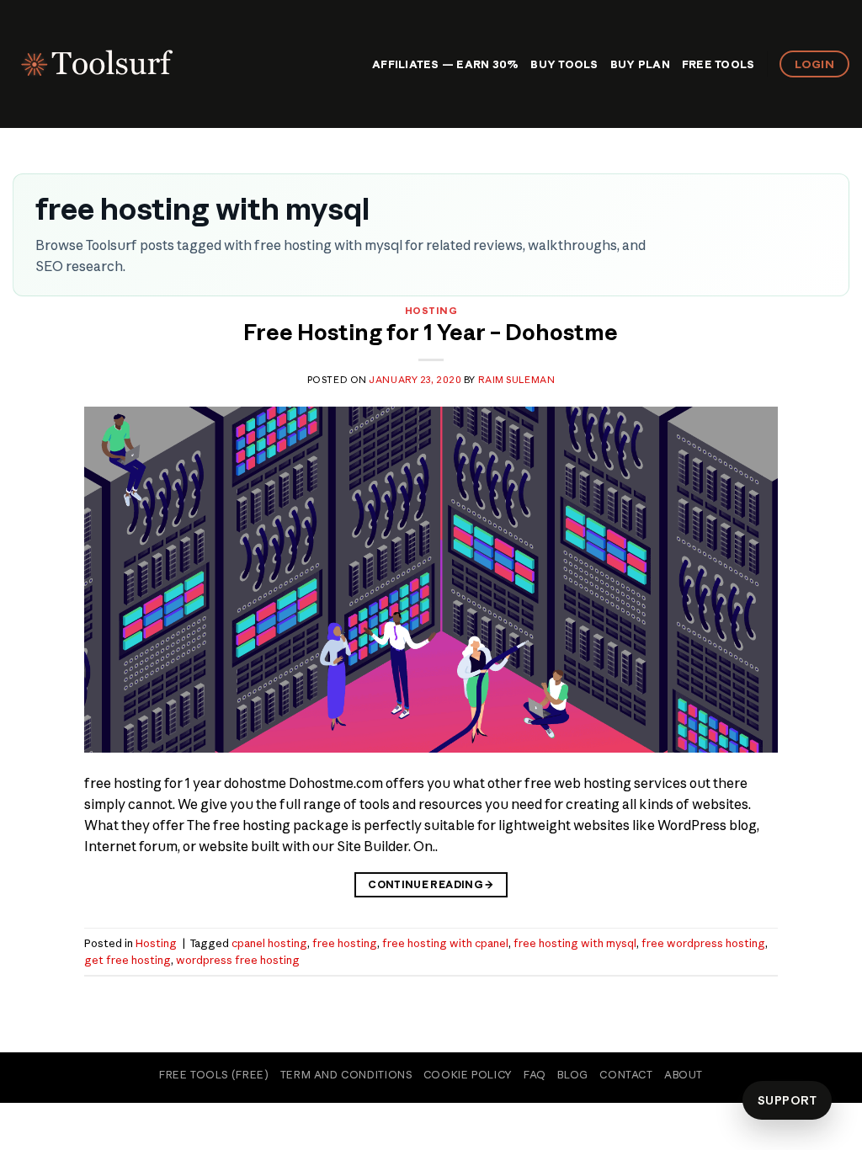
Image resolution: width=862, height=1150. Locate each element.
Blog (572, 1074)
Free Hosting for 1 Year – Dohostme (430, 332)
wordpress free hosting (238, 959)
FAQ (535, 1074)
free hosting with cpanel (445, 943)
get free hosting (127, 959)
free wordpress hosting (703, 943)
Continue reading (431, 884)
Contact (625, 1074)
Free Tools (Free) (214, 1074)
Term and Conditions (346, 1074)
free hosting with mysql (574, 943)
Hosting (431, 311)
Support (787, 1100)
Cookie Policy (468, 1074)
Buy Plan (640, 64)
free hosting (344, 943)
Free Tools (718, 64)
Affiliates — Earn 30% (445, 64)
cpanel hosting (269, 943)
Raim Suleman (517, 380)
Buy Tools (564, 64)
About (683, 1074)
